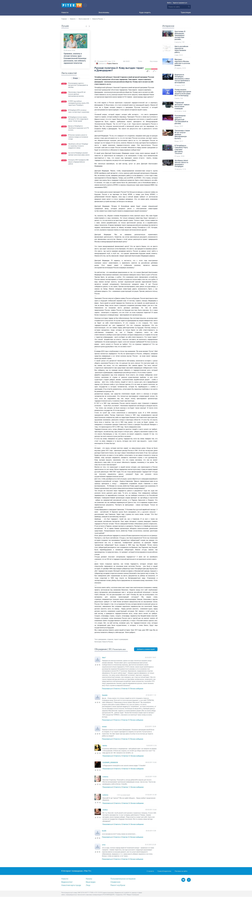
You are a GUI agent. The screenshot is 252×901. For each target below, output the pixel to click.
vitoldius (105, 810)
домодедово (102, 639)
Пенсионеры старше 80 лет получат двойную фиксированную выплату (77, 89)
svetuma (105, 777)
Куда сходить (145, 12)
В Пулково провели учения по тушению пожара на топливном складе (78, 132)
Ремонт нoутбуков (118, 885)
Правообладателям (164, 871)
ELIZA (104, 831)
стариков (110, 639)
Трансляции (186, 12)
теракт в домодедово (121, 639)
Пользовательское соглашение (123, 879)
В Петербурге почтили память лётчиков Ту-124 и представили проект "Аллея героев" (78, 114)
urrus (103, 845)
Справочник (115, 882)
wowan (104, 726)
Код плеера (154, 61)
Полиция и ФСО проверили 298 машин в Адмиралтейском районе (78, 157)
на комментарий (125, 795)
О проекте (150, 871)
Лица (88, 885)
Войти (169, 3)
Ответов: (125, 688)
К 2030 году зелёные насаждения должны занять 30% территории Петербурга (78, 98)
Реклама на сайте (181, 871)
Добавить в (108, 63)
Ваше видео (90, 882)
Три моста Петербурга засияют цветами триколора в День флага (78, 149)
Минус (100, 665)
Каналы (89, 879)
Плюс (96, 665)
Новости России (107, 642)
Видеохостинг (67, 882)
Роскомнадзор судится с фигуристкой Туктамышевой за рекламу (78, 80)
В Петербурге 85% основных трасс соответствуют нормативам (78, 106)
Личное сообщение (136, 688)
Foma (140, 61)
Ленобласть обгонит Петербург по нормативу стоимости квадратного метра (78, 141)
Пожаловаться (107, 688)
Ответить (116, 688)
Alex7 (104, 657)
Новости (64, 12)
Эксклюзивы (103, 12)
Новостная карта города (71, 885)
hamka (104, 745)
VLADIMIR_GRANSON (110, 762)
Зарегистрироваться (180, 3)
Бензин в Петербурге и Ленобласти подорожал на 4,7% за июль (78, 123)
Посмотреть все (119, 649)
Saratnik (104, 695)
